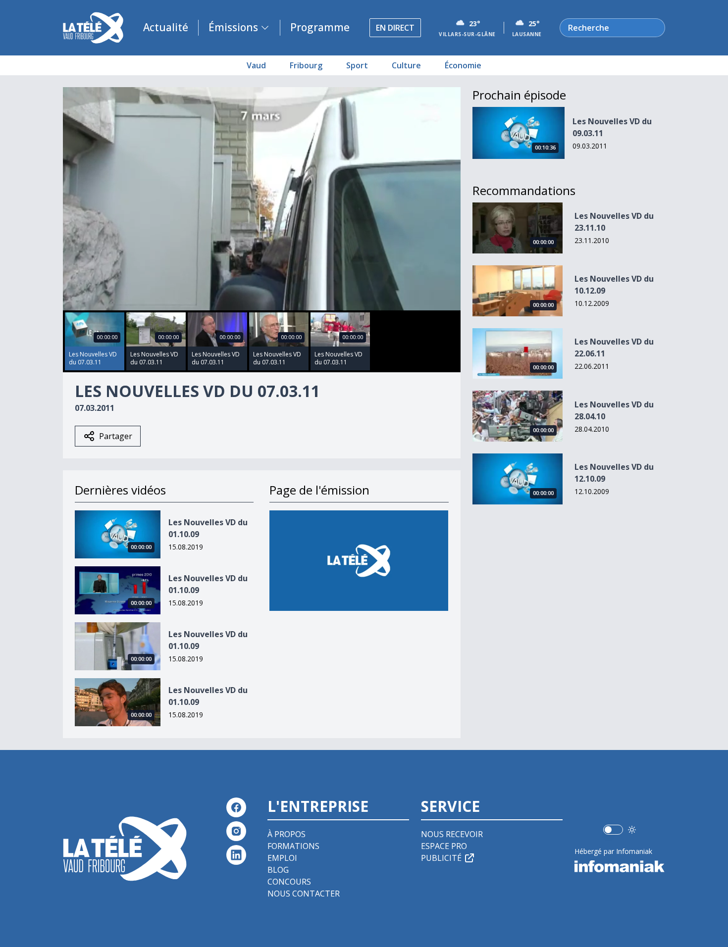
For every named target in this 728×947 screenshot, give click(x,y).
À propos (286, 834)
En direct (395, 27)
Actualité (165, 27)
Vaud (256, 65)
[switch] (613, 830)
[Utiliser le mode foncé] (632, 830)
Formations (293, 846)
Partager (115, 436)
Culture (406, 65)
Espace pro (444, 846)
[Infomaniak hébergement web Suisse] (619, 866)
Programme (320, 27)
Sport (357, 65)
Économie (463, 65)
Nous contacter (303, 893)
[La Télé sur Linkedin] (236, 855)
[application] (262, 198)
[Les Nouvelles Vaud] (358, 560)
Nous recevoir (452, 834)
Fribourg (306, 65)
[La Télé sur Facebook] (236, 807)
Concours (289, 881)
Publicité (441, 857)
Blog (278, 869)
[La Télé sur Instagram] (236, 831)
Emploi (282, 857)
